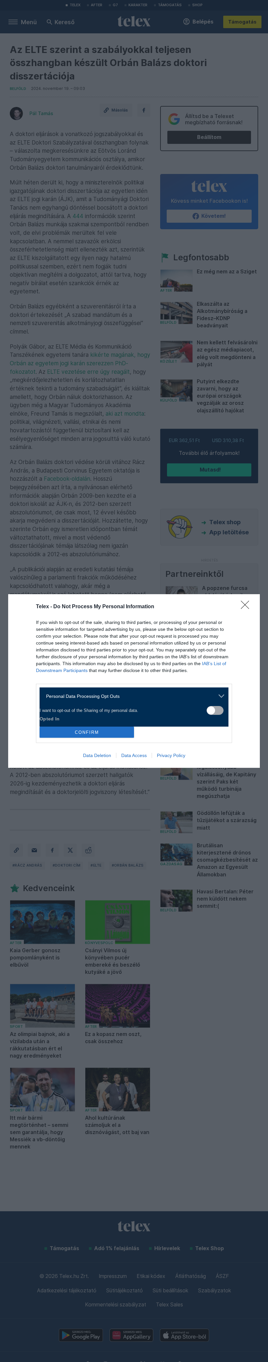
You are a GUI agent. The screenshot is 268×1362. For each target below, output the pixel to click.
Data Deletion (97, 755)
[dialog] (134, 681)
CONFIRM (87, 732)
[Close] (247, 607)
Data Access (134, 755)
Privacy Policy (171, 755)
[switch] (215, 710)
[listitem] (132, 696)
